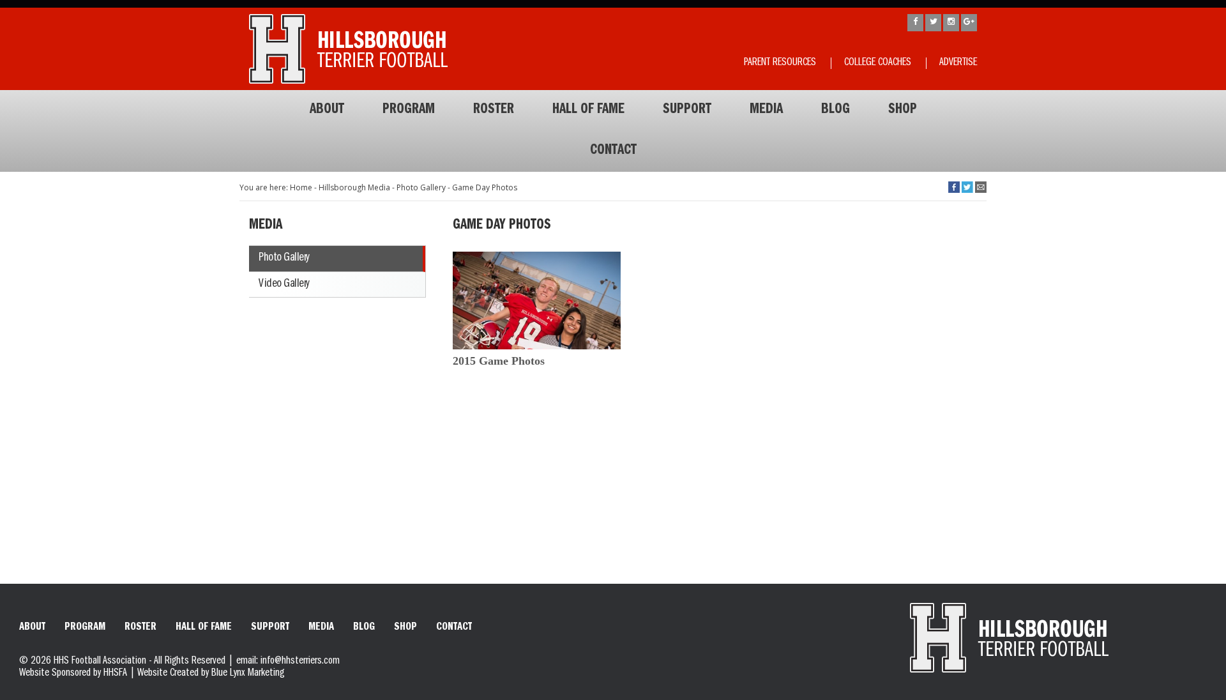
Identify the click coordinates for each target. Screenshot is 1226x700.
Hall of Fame (588, 110)
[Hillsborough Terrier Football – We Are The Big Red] (348, 49)
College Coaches (877, 63)
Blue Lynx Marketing (247, 674)
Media (766, 110)
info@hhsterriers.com (300, 661)
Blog (835, 110)
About (327, 110)
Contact (613, 151)
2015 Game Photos (499, 360)
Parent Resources (780, 63)
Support (687, 110)
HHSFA (115, 674)
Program (408, 110)
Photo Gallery (284, 258)
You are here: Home (275, 187)
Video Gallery (284, 284)
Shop (902, 110)
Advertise (958, 63)
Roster (493, 110)
